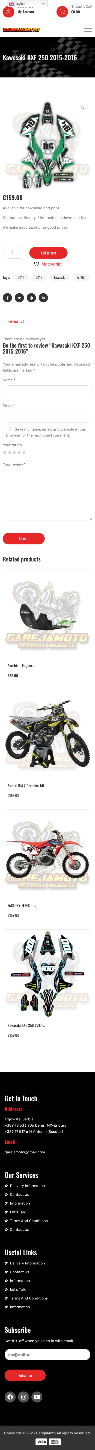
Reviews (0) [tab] (15, 321)
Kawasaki (59, 277)
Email (9, 406)
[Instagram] (23, 1397)
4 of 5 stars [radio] (19, 452)
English (20, 3)
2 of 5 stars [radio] (9, 452)
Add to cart (48, 253)
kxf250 (81, 277)
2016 (39, 277)
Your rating (12, 445)
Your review (14, 464)
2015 (21, 277)
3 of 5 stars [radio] (14, 452)
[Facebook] (10, 1397)
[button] (82, 107)
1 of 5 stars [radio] (4, 452)
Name (9, 380)
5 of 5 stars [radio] (24, 452)
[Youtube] (36, 1397)
